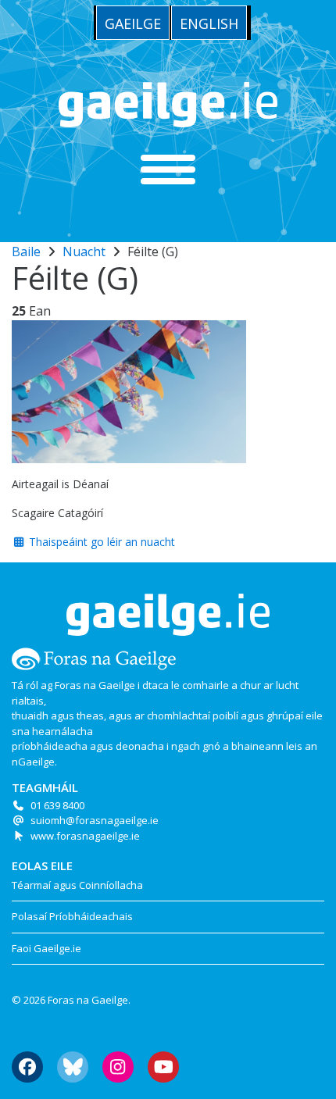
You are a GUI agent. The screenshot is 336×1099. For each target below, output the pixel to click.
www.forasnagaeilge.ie (85, 836)
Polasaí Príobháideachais (72, 916)
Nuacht (84, 251)
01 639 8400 (57, 805)
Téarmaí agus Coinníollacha (77, 885)
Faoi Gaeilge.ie (46, 948)
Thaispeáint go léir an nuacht (100, 541)
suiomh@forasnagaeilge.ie (94, 820)
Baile (26, 251)
